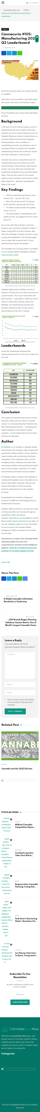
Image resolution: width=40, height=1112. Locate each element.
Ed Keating (5, 447)
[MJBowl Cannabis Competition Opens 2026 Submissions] (6, 824)
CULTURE (18, 950)
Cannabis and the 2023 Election (16, 769)
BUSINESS (18, 850)
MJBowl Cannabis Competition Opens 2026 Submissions (24, 827)
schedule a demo (14, 524)
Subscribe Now (20, 1002)
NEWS (17, 881)
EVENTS (4, 764)
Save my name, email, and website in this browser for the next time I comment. (20, 702)
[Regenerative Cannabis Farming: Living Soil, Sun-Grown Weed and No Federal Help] (6, 884)
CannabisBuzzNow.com (19, 1105)
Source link (5, 562)
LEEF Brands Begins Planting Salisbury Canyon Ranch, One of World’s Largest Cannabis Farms (20, 622)
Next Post (30, 617)
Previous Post (11, 596)
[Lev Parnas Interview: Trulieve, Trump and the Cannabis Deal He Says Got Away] (6, 953)
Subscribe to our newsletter (19, 518)
